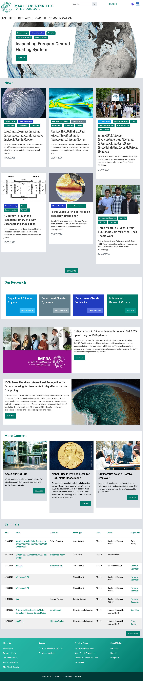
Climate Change (22, 33)
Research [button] (25, 18)
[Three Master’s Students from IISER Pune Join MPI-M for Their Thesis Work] (118, 199)
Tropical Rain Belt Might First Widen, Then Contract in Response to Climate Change (68, 135)
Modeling (102, 222)
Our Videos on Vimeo (47, 653)
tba (17, 599)
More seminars (133, 633)
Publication (35, 125)
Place (110, 533)
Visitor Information (10, 662)
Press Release (22, 125)
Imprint (57, 676)
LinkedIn (113, 653)
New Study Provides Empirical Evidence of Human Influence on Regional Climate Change (23, 135)
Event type (77, 533)
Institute (123, 218)
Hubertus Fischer (57, 621)
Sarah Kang (135, 610)
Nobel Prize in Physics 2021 (86, 653)
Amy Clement (55, 610)
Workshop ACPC (22, 577)
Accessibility (67, 676)
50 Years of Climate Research (86, 658)
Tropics (79, 125)
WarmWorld (79, 662)
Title (18, 533)
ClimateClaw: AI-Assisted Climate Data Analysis (31, 556)
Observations (9, 125)
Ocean (23, 206)
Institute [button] (8, 18)
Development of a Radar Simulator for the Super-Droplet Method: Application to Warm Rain (31, 544)
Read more (21, 58)
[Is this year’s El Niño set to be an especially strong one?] (71, 187)
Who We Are (8, 648)
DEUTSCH (113, 4)
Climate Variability (38, 33)
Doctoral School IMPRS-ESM (50, 648)
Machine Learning (123, 125)
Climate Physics (104, 121)
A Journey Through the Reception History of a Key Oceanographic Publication (20, 219)
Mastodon (114, 648)
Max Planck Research (24, 37)
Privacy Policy (47, 676)
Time (98, 533)
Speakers (54, 533)
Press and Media (9, 653)
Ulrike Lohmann (56, 566)
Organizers (135, 533)
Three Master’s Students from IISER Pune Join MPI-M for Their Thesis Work (117, 231)
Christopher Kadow (57, 555)
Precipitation (56, 125)
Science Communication (76, 206)
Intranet (78, 676)
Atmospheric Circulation (60, 121)
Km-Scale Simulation (106, 125)
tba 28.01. (20, 621)
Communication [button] (60, 18)
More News (71, 270)
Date (6, 533)
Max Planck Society (11, 667)
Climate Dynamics (78, 121)
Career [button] (40, 18)
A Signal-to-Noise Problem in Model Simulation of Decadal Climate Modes (31, 611)
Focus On (51, 33)
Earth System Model (120, 121)
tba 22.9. (19, 566)
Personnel (113, 222)
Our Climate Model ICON (84, 648)
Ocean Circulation (41, 37)
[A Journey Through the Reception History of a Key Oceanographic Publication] (23, 187)
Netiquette (114, 658)
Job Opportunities (10, 658)
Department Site (27, 310)
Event (133, 121)
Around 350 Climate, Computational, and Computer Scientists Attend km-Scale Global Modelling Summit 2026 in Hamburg (118, 143)
